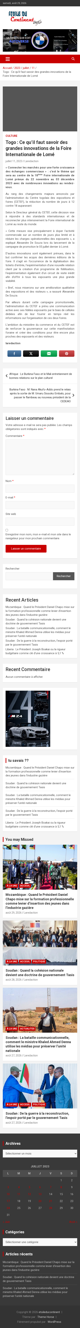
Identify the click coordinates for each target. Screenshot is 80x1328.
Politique (39, 961)
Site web (11, 514)
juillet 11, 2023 (14, 161)
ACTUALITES (27, 1028)
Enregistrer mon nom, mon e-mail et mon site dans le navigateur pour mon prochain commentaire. (38, 536)
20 (40, 1201)
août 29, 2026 (14, 912)
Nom (10, 481)
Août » (73, 1222)
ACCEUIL (25, 885)
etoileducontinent (49, 1312)
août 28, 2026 (14, 979)
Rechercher (13, 568)
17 (8, 1201)
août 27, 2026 (14, 1055)
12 (29, 1194)
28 (50, 1208)
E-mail (10, 497)
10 (8, 1194)
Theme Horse (45, 1317)
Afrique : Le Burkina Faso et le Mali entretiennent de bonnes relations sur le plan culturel (40, 376)
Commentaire (15, 436)
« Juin (6, 1222)
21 (50, 1201)
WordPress (54, 1322)
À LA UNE (12, 885)
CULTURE (11, 135)
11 (18, 1194)
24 (8, 1208)
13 (40, 1194)
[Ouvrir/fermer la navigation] (8, 59)
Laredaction (32, 161)
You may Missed (19, 839)
